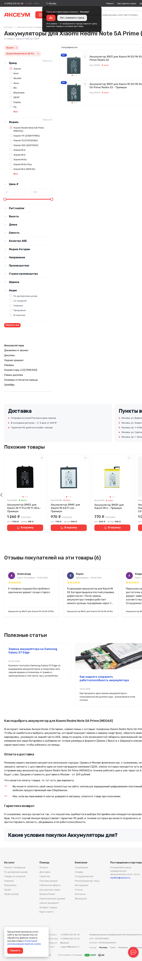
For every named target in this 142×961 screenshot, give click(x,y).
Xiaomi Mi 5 (19, 154)
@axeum (64, 943)
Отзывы (79, 872)
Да (51, 17)
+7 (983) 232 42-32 (13, 3)
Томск (113, 947)
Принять (15, 950)
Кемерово (123, 947)
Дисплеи (9, 355)
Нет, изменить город (72, 17)
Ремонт (110, 3)
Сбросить (47, 61)
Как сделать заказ (126, 3)
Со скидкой (20, 300)
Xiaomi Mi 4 (19, 150)
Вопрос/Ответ (47, 894)
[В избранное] (85, 56)
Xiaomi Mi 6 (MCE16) (24, 169)
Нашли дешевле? (49, 903)
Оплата (43, 867)
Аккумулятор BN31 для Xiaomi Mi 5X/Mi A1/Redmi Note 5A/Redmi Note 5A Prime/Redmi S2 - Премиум (32, 611)
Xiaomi (17, 68)
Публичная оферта (49, 885)
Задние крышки (13, 360)
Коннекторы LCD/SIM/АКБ (20, 370)
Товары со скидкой (14, 876)
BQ (15, 87)
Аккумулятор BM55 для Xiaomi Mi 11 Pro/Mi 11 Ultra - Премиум (24, 508)
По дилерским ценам (25, 296)
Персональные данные (52, 898)
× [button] (16, 48)
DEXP (17, 97)
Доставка (44, 872)
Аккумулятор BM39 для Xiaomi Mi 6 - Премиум (109, 506)
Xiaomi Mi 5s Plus (23, 164)
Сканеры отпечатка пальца (21, 379)
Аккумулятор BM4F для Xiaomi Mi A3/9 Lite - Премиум (65, 508)
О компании (81, 867)
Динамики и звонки (16, 350)
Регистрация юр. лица (87, 881)
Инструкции (81, 885)
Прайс (7, 889)
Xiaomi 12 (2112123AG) (26, 140)
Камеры (9, 365)
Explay (17, 102)
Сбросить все (12, 325)
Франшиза (81, 898)
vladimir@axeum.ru (120, 877)
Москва (52, 3)
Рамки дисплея (13, 375)
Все (16, 111)
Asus (16, 83)
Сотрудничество (84, 876)
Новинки (18, 305)
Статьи (79, 889)
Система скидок (48, 881)
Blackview (19, 92)
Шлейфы (9, 384)
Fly (15, 106)
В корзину (27, 527)
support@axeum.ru (69, 947)
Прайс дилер (11, 894)
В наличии (19, 315)
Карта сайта (46, 911)
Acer (16, 73)
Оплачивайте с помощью (70, 955)
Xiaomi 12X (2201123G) (26, 145)
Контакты (80, 894)
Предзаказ (20, 310)
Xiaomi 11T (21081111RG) (27, 135)
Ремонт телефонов (14, 867)
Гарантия (44, 876)
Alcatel (17, 78)
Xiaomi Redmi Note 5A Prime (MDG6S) (29, 129)
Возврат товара (48, 907)
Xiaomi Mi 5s (20, 159)
